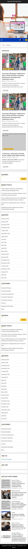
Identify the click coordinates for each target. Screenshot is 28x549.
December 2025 (5, 224)
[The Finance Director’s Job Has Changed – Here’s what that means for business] (6, 494)
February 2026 (5, 218)
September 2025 (5, 233)
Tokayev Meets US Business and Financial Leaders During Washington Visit (18, 484)
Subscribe (26, 40)
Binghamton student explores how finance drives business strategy (12, 208)
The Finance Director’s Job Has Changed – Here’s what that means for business (14, 335)
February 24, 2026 (17, 488)
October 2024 (4, 266)
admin (4, 81)
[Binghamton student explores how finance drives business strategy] (6, 526)
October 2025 (4, 230)
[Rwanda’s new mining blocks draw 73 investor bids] (6, 515)
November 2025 (5, 227)
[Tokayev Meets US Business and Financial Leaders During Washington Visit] (6, 484)
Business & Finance (6, 288)
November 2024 (5, 263)
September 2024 (5, 269)
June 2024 (3, 278)
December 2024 (5, 260)
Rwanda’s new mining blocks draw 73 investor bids (18, 516)
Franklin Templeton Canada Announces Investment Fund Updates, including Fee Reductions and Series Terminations (19, 538)
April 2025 (4, 248)
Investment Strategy (6, 300)
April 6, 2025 (10, 81)
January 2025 (4, 257)
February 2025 (5, 254)
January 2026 (4, 221)
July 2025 (3, 239)
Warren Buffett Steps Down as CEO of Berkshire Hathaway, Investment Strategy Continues (19, 505)
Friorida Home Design (6, 459)
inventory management (7, 294)
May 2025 (3, 245)
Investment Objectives (7, 297)
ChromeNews (20, 545)
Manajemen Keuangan (8, 68)
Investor (3, 303)
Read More (5, 90)
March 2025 (4, 251)
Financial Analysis (6, 291)
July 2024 (3, 275)
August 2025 (4, 236)
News (2, 309)
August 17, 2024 (11, 157)
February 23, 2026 (17, 499)
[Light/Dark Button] (21, 40)
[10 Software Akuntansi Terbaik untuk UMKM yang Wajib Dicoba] (14, 142)
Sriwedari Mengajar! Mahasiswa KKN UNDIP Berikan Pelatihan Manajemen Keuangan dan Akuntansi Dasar (13, 76)
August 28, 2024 (11, 121)
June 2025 (3, 242)
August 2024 (4, 272)
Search (4, 174)
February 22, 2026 (17, 509)
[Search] (24, 40)
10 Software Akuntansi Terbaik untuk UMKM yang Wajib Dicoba (13, 154)
